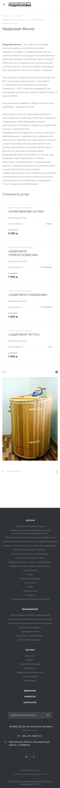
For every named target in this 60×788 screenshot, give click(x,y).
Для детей (30, 582)
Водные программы (30, 578)
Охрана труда (30, 676)
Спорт (30, 574)
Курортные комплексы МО (30, 672)
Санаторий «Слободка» (30, 627)
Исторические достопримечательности (30, 599)
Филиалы (30, 690)
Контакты (30, 702)
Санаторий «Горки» (30, 631)
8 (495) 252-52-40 (30, 726)
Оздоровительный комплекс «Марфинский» (30, 562)
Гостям (30, 650)
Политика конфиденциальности (30, 774)
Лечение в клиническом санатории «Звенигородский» (30, 545)
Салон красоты (30, 570)
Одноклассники (34, 757)
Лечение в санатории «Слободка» (30, 549)
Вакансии (30, 656)
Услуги (30, 520)
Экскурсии (30, 595)
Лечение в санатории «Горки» (30, 558)
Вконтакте (26, 757)
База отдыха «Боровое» (30, 640)
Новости (30, 660)
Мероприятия (30, 591)
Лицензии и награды (30, 664)
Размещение (30, 609)
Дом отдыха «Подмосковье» (30, 635)
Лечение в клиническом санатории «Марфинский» (30, 537)
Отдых (30, 586)
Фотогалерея (30, 680)
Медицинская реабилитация (30, 526)
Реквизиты (30, 668)
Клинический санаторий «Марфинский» (30, 615)
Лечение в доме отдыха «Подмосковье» (30, 554)
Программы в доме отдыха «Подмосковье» (30, 566)
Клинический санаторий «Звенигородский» (30, 623)
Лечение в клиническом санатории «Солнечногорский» (30, 541)
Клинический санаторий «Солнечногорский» (30, 619)
